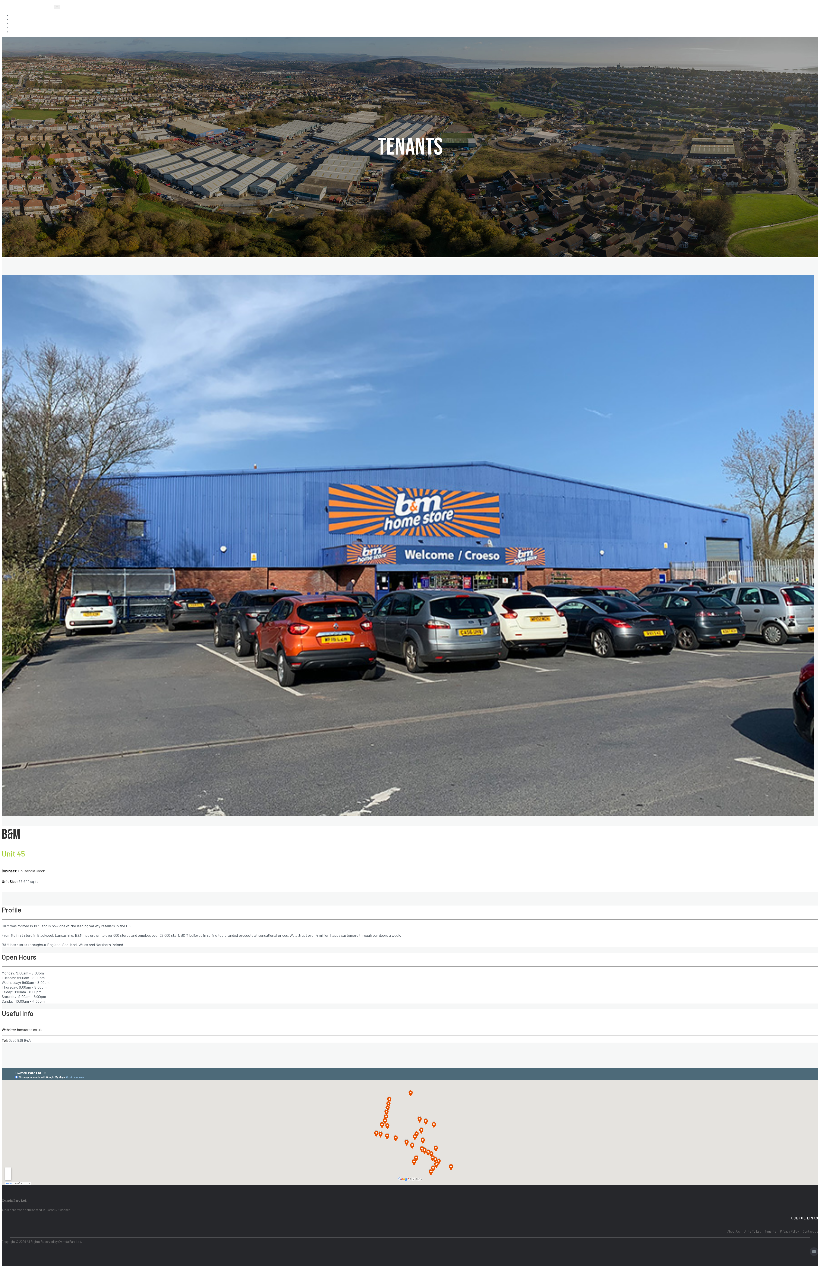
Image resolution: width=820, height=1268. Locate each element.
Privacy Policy (789, 1231)
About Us (733, 1231)
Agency (20, 27)
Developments (26, 23)
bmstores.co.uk (29, 1029)
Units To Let (24, 19)
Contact (21, 31)
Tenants (21, 15)
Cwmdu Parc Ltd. (27, 6)
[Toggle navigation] (57, 7)
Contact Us (810, 1231)
